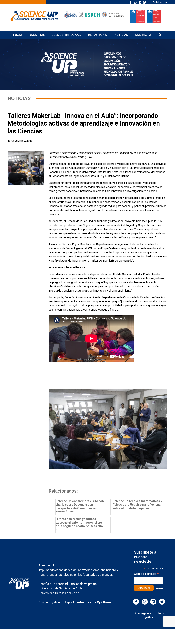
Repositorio (97, 34)
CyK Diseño (105, 602)
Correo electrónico (146, 574)
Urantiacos (81, 602)
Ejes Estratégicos (66, 34)
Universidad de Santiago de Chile (60, 588)
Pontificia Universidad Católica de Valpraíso (67, 584)
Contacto (143, 34)
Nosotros (37, 34)
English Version (160, 2)
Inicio (17, 34)
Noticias (121, 34)
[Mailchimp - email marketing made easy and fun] (159, 588)
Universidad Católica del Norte (58, 593)
